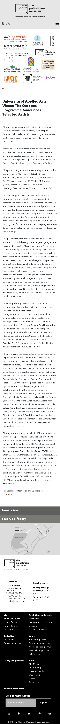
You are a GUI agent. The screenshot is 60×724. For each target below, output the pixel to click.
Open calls (34, 682)
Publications (34, 654)
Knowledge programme (40, 647)
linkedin (19, 713)
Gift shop (8, 630)
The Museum (35, 664)
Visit (6, 615)
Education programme (39, 643)
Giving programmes (14, 661)
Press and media (36, 671)
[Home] (30, 10)
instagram (9, 713)
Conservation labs (12, 643)
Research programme (39, 651)
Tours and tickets (12, 619)
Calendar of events (38, 630)
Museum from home (14, 689)
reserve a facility (14, 519)
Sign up (43, 703)
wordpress (39, 713)
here (10, 495)
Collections (9, 636)
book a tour (10, 510)
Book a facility (10, 622)
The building (35, 668)
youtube (49, 713)
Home (5, 88)
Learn (32, 636)
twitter (29, 713)
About (32, 661)
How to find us (11, 626)
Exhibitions (34, 619)
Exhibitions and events (40, 615)
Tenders (33, 679)
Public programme (37, 640)
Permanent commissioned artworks (41, 624)
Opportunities (36, 675)
